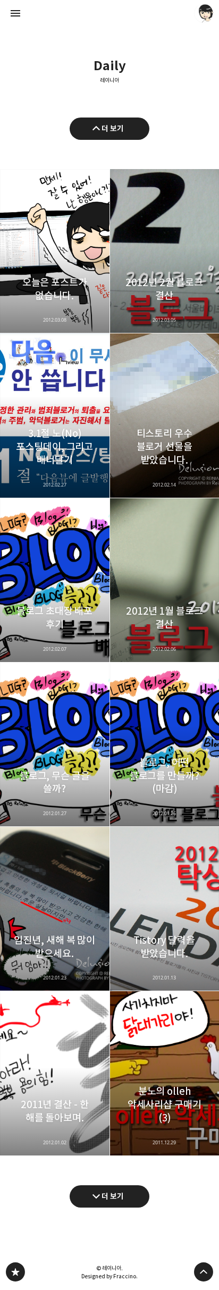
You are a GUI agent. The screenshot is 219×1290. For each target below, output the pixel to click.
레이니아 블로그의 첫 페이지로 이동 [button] (109, 13)
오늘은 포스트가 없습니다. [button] (55, 251)
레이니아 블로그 (15, 1272)
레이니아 (109, 80)
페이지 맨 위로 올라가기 (203, 1272)
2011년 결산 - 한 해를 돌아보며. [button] (55, 1073)
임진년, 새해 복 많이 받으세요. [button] (55, 909)
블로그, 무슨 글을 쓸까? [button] (55, 744)
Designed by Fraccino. (109, 1276)
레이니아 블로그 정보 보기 (203, 13)
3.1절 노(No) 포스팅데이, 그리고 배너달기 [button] (55, 415)
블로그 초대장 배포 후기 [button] (55, 580)
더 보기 (113, 128)
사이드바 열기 (15, 13)
